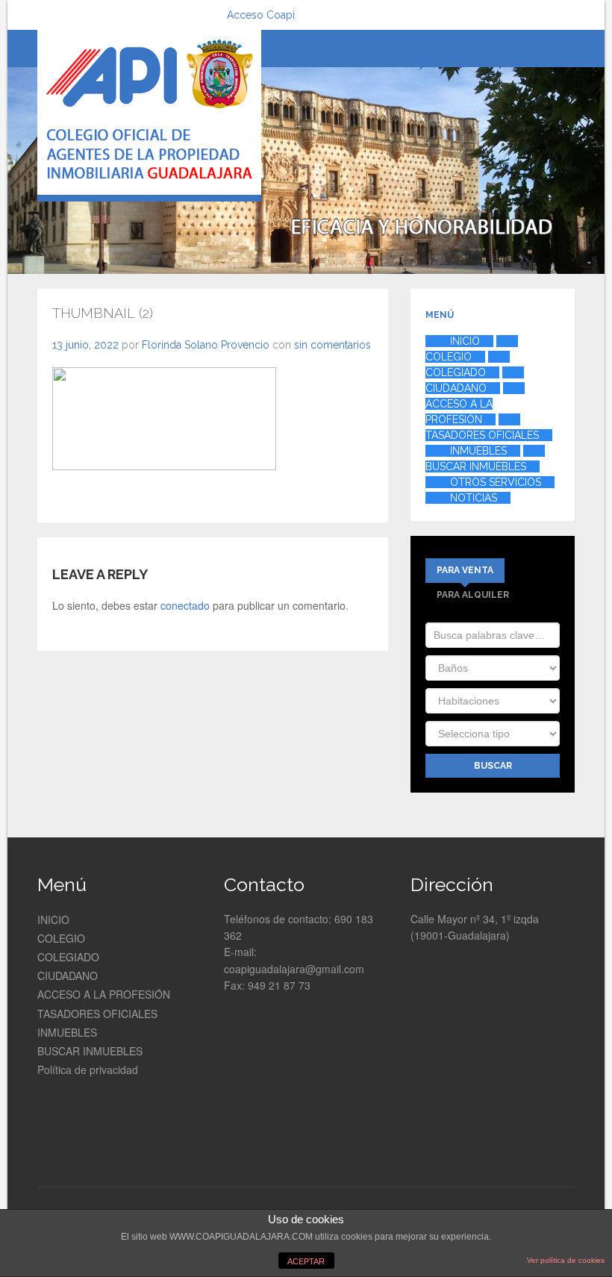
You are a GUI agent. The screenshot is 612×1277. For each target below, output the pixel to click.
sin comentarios (332, 345)
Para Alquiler (473, 595)
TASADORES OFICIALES (97, 1013)
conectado (185, 605)
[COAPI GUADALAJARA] (149, 116)
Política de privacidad (87, 1069)
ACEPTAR (306, 1261)
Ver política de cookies (566, 1260)
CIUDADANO (67, 975)
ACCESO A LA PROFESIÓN (103, 994)
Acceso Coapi (261, 15)
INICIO (53, 919)
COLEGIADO (68, 956)
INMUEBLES (67, 1032)
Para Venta (465, 570)
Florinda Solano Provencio (205, 345)
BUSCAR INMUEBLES (90, 1050)
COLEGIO (61, 938)
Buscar (493, 766)
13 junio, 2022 (85, 345)
